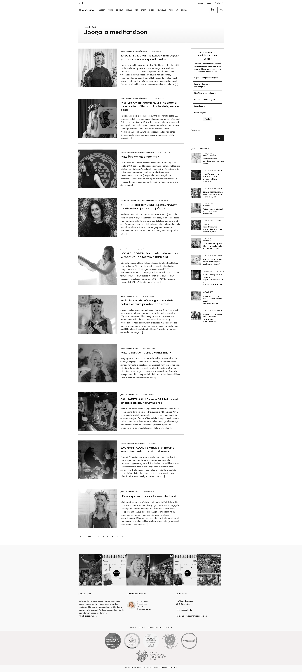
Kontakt (169, 628)
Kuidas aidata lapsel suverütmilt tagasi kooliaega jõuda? (212, 261)
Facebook (200, 3)
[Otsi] (219, 138)
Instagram (209, 3)
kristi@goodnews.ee (144, 609)
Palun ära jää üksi (209, 155)
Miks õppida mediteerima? (139, 156)
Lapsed (219, 310)
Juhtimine (220, 271)
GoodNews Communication (168, 667)
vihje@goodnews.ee (88, 615)
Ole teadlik (207, 293)
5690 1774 (141, 606)
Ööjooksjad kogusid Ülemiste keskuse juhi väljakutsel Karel (213, 246)
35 (117, 536)
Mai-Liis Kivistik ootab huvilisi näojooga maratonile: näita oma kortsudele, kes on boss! (149, 106)
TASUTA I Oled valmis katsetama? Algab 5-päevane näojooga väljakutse (149, 57)
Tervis (219, 255)
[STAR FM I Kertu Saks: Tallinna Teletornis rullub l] (138, 569)
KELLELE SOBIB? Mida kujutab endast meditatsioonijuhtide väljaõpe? (148, 206)
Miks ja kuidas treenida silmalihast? (145, 352)
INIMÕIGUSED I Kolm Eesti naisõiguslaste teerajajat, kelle (213, 194)
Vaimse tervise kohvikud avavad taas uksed (213, 160)
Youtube (217, 3)
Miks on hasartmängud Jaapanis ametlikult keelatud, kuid (212, 228)
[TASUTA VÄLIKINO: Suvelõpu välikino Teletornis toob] (90, 569)
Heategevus (207, 240)
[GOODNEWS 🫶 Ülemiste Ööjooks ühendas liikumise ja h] (161, 569)
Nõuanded (206, 205)
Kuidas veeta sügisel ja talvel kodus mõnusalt (213, 211)
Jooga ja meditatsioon (129, 51)
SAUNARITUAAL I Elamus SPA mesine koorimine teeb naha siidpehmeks (147, 449)
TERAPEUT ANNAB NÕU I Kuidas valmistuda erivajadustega (212, 317)
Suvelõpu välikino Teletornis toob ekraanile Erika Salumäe (211, 177)
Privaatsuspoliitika (184, 609)
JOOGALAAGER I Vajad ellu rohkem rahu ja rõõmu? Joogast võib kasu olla (149, 255)
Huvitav (220, 221)
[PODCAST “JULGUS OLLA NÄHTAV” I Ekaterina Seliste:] (185, 569)
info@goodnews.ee (184, 600)
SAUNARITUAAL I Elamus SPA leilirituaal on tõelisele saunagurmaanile (149, 401)
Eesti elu (220, 170)
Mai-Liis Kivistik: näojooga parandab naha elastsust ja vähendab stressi (146, 302)
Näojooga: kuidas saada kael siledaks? (148, 496)
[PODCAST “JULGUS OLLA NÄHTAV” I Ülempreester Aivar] (114, 569)
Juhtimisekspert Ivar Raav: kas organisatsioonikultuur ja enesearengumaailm (213, 279)
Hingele (123, 152)
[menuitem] (101, 10)
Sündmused (143, 51)
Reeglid (142, 628)
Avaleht (133, 628)
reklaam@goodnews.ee (196, 615)
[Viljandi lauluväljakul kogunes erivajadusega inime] (209, 569)
